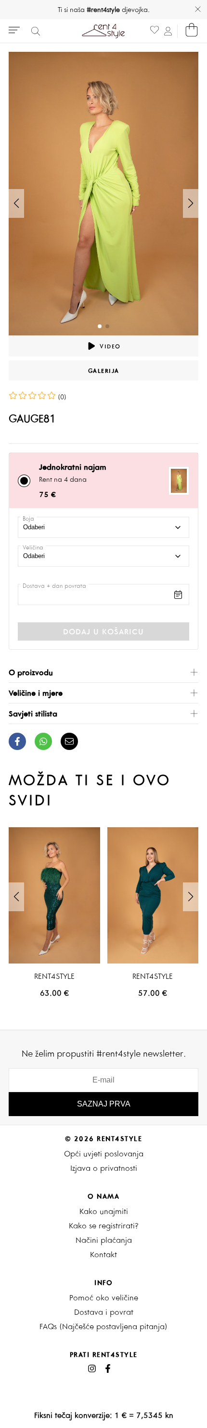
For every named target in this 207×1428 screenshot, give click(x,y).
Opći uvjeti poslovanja (103, 1153)
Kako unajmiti (103, 1211)
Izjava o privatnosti (103, 1168)
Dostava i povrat (103, 1312)
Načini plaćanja (104, 1240)
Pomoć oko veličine (103, 1297)
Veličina (33, 547)
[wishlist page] (154, 31)
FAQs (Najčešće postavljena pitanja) (103, 1326)
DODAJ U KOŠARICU (103, 631)
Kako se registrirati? (104, 1225)
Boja (28, 518)
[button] (190, 203)
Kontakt (103, 1254)
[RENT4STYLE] (54, 895)
